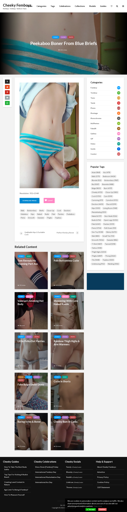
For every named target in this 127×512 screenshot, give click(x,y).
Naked (39, 214)
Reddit (74, 477)
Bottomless (31, 210)
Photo (71, 37)
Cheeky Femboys (17, 5)
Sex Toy (97, 232)
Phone (63, 37)
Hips (32, 214)
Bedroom (109, 176)
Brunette (108, 184)
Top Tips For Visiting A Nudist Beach (16, 475)
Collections (80, 6)
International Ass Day (43, 482)
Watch (36, 417)
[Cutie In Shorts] (67, 391)
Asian (96, 172)
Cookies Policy (103, 482)
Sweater (41, 218)
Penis (23, 218)
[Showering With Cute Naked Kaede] (67, 310)
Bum (108, 188)
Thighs (49, 218)
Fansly (73, 467)
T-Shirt (97, 244)
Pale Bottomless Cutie (66, 260)
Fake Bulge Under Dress (31, 384)
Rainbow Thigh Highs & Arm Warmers (67, 343)
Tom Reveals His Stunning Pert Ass (28, 262)
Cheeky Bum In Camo (66, 421)
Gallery (29, 296)
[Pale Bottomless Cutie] (67, 270)
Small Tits (108, 236)
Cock (59, 210)
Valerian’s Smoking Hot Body (31, 302)
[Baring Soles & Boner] (31, 431)
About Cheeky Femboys (106, 467)
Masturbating (99, 212)
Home (29, 6)
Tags (53, 6)
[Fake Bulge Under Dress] (31, 391)
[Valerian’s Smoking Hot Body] (31, 310)
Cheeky (97, 192)
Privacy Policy (103, 477)
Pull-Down (110, 228)
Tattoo (97, 248)
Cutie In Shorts (62, 381)
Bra (95, 184)
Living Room (110, 208)
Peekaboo (71, 214)
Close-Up (50, 210)
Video (29, 256)
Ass (106, 172)
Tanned (110, 244)
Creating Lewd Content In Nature (14, 483)
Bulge (96, 188)
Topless (58, 218)
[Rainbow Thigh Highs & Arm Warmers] (67, 351)
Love (50, 200)
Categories (41, 6)
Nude (47, 214)
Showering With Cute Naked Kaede (66, 302)
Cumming (97, 200)
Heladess (24, 214)
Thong (110, 256)
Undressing (98, 264)
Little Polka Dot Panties (31, 341)
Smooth (31, 218)
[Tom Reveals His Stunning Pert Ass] (31, 270)
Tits (96, 260)
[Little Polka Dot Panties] (31, 351)
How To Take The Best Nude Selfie (15, 468)
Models (92, 6)
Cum (108, 196)
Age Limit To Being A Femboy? (16, 490)
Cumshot (112, 200)
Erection (67, 210)
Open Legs (111, 220)
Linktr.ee (74, 482)
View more (98, 506)
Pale (53, 214)
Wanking (113, 264)
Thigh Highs (99, 252)
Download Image (29, 200)
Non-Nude (111, 216)
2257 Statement (103, 487)
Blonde (96, 180)
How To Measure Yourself (14, 495)
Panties (61, 214)
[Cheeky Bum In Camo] (67, 431)
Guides (103, 6)
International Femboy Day (45, 472)
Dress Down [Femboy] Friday (46, 467)
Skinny (111, 232)
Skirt (95, 236)
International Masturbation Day (47, 477)
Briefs (41, 210)
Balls (22, 210)
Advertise (101, 472)
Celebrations (65, 6)
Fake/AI (21, 377)
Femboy (55, 37)
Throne (74, 487)
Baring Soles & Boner (29, 421)
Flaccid (111, 204)
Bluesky (74, 472)
